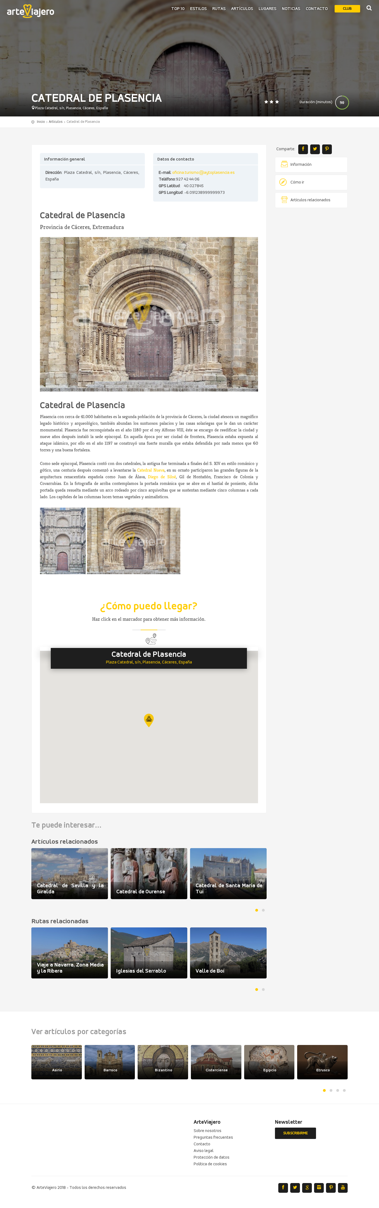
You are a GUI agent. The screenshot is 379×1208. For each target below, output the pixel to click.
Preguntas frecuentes (213, 1137)
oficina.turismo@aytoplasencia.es (203, 173)
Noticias (291, 9)
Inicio (41, 122)
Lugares (267, 9)
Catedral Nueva (150, 470)
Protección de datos (211, 1157)
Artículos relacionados (310, 200)
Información (301, 164)
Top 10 (178, 9)
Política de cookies (210, 1164)
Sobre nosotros (207, 1131)
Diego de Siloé (162, 477)
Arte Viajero (30, 11)
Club (347, 9)
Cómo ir (297, 182)
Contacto (317, 9)
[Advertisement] (311, 296)
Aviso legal (203, 1151)
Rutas (219, 9)
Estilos (198, 9)
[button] (149, 720)
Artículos (242, 9)
